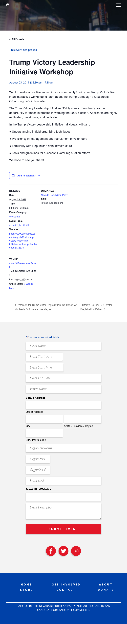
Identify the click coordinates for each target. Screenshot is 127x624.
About (106, 584)
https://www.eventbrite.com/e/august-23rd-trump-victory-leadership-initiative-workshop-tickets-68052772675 (23, 240)
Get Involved (66, 584)
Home (26, 584)
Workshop (14, 216)
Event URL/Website (38, 489)
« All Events (16, 39)
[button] (118, 4)
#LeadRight (15, 225)
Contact (66, 590)
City (28, 425)
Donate (106, 590)
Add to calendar (26, 175)
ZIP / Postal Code (36, 439)
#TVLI (26, 225)
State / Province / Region (78, 425)
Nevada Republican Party (54, 195)
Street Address (34, 411)
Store (26, 590)
